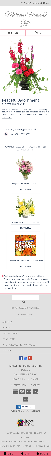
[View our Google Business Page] (25, 359)
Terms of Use (44, 446)
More (5, 117)
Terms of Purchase (26, 446)
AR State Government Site (37, 442)
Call (9, 453)
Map (26, 453)
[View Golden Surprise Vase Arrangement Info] (25, 207)
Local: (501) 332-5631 (25, 378)
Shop (14, 32)
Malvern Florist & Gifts (25, 19)
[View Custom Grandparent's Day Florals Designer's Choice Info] (25, 245)
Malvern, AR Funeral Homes (18, 433)
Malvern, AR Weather (11, 442)
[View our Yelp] (30, 359)
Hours (44, 453)
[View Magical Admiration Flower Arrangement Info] (25, 168)
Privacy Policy (7, 446)
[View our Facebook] (21, 359)
